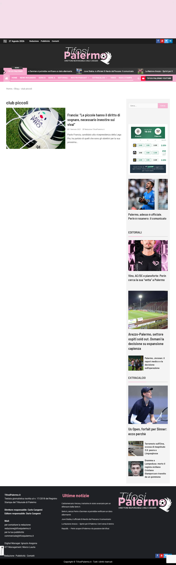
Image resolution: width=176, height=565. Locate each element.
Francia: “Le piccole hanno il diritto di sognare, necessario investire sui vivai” (93, 120)
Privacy (1, 551)
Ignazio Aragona (29, 543)
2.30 (155, 153)
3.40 (140, 145)
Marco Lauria (28, 547)
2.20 (155, 145)
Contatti (55, 41)
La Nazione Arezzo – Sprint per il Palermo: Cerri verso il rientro (88, 524)
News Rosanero (28, 78)
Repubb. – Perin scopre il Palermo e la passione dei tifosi (85, 528)
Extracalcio (98, 78)
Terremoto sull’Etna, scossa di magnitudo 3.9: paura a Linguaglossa (155, 448)
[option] (148, 202)
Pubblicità (45, 41)
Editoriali (63, 78)
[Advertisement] (88, 19)
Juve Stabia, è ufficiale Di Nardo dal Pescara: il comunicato (96, 71)
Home (14, 78)
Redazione (34, 41)
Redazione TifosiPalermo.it (94, 129)
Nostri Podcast (79, 78)
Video (113, 78)
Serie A (51, 78)
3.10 (147, 145)
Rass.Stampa (125, 78)
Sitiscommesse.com (149, 167)
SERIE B (42, 78)
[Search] (138, 78)
